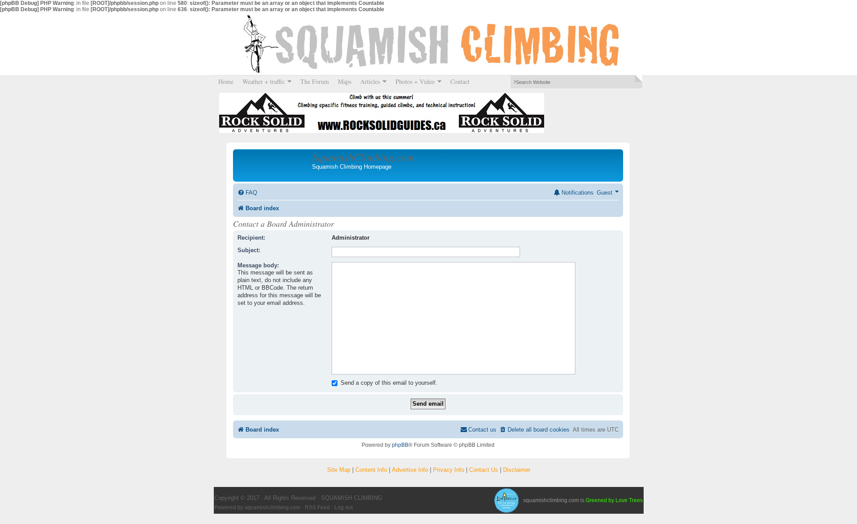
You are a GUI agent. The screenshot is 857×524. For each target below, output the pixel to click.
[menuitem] (247, 192)
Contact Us (483, 469)
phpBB (400, 445)
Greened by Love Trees (614, 500)
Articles (368, 81)
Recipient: (251, 237)
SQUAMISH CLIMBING (428, 43)
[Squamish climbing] (506, 500)
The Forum (314, 81)
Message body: (258, 265)
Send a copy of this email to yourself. (388, 382)
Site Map (338, 469)
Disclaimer (516, 469)
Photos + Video (413, 81)
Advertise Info (410, 469)
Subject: (248, 250)
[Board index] (273, 165)
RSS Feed (317, 507)
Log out (343, 507)
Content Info (371, 469)
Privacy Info (448, 469)
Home (225, 81)
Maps (344, 81)
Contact (460, 81)
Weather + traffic (261, 81)
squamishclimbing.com (272, 507)
